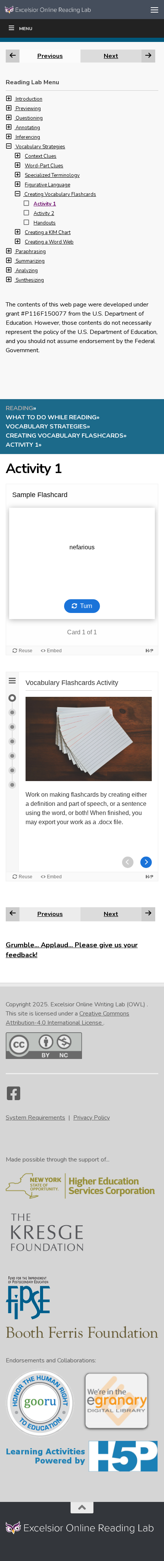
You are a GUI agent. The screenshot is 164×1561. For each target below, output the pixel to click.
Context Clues (40, 156)
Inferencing (28, 137)
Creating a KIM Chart (48, 232)
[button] (11, 99)
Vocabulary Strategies (40, 146)
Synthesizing (30, 280)
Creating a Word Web (49, 242)
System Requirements (35, 1117)
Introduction (29, 99)
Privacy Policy (91, 1117)
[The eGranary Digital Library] (116, 1430)
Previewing (28, 108)
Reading (19, 408)
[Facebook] (13, 1097)
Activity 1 (45, 204)
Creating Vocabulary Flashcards (60, 194)
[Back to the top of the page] (82, 1507)
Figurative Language (47, 184)
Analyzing (27, 270)
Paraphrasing (31, 251)
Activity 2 (44, 213)
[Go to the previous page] (12, 913)
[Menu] (154, 9)
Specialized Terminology (52, 175)
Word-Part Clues (44, 165)
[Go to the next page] (148, 913)
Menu (25, 29)
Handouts (45, 223)
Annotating (28, 127)
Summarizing (30, 261)
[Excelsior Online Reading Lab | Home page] (64, 10)
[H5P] (82, 1470)
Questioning (29, 118)
